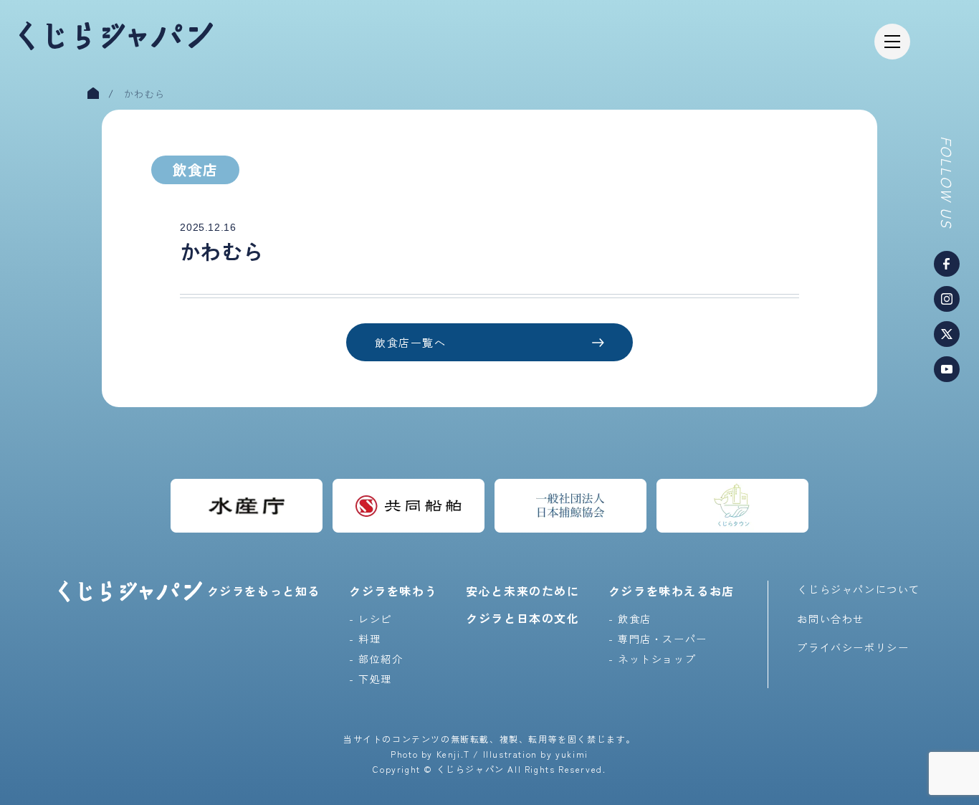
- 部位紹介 (376, 659)
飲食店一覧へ (410, 342)
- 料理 (365, 639)
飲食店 (195, 169)
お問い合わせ (830, 618)
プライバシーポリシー (853, 647)
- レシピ (370, 618)
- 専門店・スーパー (657, 639)
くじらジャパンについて (858, 589)
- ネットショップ (652, 659)
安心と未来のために (522, 590)
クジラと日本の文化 (522, 618)
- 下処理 (370, 679)
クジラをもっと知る (263, 590)
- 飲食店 (629, 618)
